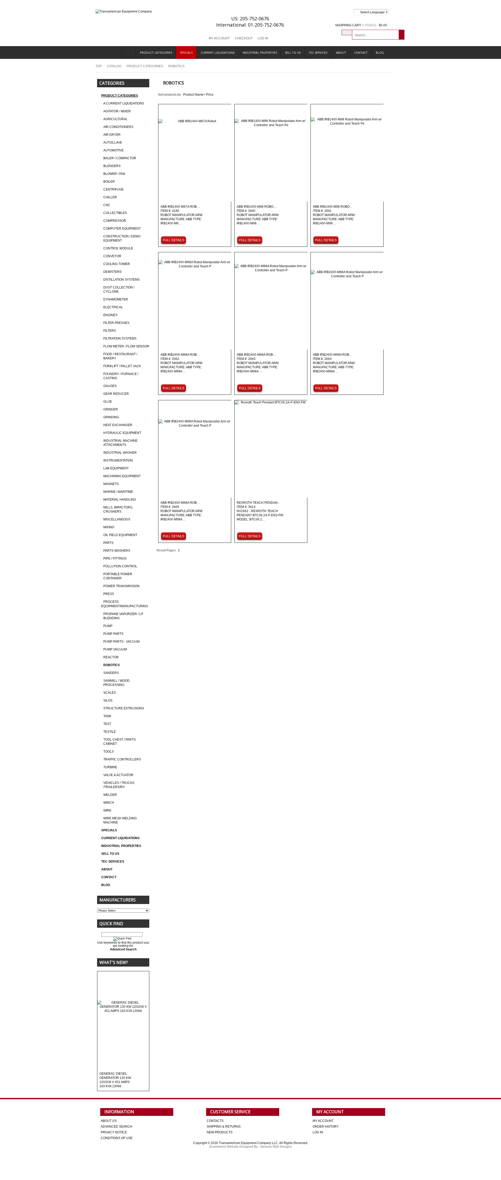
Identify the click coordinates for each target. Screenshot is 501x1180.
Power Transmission (121, 586)
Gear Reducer (116, 394)
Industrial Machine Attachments (120, 443)
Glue (107, 401)
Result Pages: (166, 550)
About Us (109, 1121)
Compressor (114, 221)
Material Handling (119, 499)
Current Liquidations (218, 52)
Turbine (110, 767)
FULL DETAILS (173, 240)
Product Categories (156, 52)
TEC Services (318, 52)
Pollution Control (120, 566)
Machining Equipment (122, 476)
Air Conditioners (118, 127)
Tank (107, 716)
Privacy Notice (114, 1132)
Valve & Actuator (118, 775)
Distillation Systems (121, 279)
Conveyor (112, 256)
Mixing (108, 527)
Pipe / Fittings (115, 558)
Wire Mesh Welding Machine (120, 820)
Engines (110, 315)
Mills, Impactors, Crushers (118, 509)
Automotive (113, 150)
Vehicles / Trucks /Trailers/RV (118, 785)
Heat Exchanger (117, 425)
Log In (263, 38)
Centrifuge (113, 189)
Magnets (111, 484)
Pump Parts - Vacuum (121, 641)
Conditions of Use (117, 1138)
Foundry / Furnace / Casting (120, 376)
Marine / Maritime (118, 492)
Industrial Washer (120, 452)
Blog (380, 52)
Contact (361, 52)
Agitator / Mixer (117, 111)
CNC (106, 205)
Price (209, 94)
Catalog (114, 66)
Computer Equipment (122, 228)
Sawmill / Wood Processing (116, 683)
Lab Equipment (116, 468)
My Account (219, 38)
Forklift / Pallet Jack (122, 366)
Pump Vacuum (115, 649)
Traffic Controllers (122, 759)
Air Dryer (112, 135)
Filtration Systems (119, 338)
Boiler (109, 181)
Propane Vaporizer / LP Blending (123, 616)
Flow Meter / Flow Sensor (126, 346)
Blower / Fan (114, 174)
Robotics (111, 665)
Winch (108, 802)
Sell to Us (293, 52)
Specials (186, 52)
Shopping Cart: (348, 25)
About (341, 52)
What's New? (113, 962)
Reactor (111, 657)
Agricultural (115, 119)
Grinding (111, 417)
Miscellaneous (116, 519)
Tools (108, 751)
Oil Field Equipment (120, 535)
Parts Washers (116, 550)
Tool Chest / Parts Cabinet (119, 742)
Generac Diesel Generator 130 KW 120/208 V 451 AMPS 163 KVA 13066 (115, 1080)
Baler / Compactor (119, 158)
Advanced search (116, 1126)
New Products (219, 1132)
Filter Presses (116, 323)
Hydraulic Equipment (122, 433)
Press (108, 594)
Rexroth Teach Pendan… (260, 511)
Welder (110, 795)
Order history (326, 1126)
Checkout (244, 38)
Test (107, 724)
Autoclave (112, 142)
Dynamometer (115, 299)
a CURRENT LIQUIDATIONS (123, 103)
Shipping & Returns (224, 1126)
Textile (109, 732)
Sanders (111, 673)
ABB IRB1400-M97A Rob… (181, 215)
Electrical (113, 307)
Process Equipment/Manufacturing (124, 604)
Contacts (215, 1121)
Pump (107, 626)
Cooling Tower (116, 264)
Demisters (112, 272)
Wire (107, 810)
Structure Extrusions (123, 708)
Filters (109, 331)
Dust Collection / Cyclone (118, 289)
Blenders (112, 166)
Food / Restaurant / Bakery (120, 356)
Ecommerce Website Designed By (233, 1146)
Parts (108, 543)
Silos (107, 700)
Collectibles (115, 213)
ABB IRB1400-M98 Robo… (258, 215)
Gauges (110, 386)
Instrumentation (118, 460)
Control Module (118, 248)
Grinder (110, 409)
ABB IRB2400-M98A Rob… (181, 363)
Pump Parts (113, 634)
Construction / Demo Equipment (121, 238)
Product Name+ (194, 94)
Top (99, 66)
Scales (109, 693)
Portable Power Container (117, 576)
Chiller (110, 197)
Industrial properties (260, 52)
